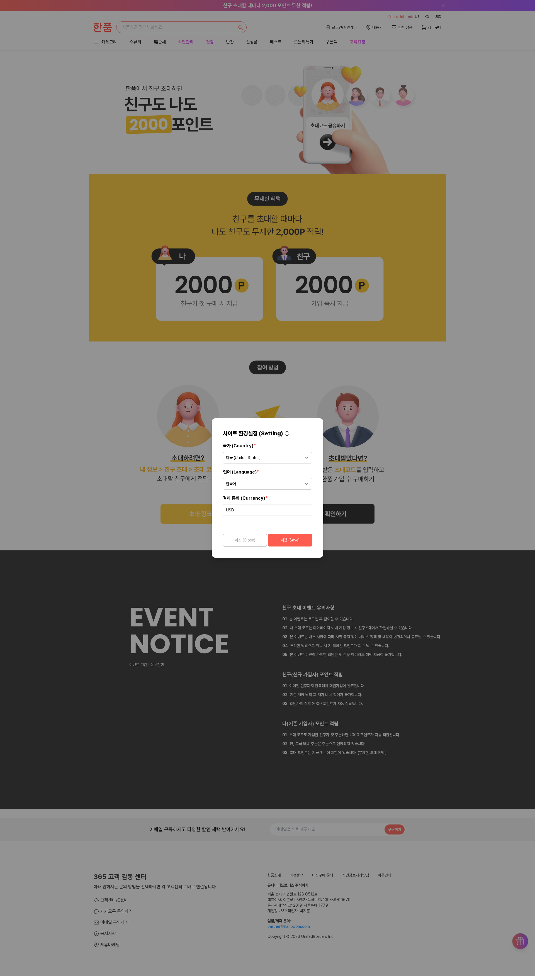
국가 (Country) (239, 445)
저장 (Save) (290, 540)
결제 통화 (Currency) (245, 498)
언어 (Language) (241, 472)
